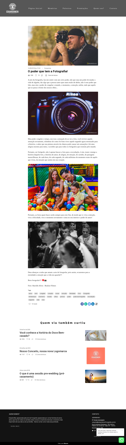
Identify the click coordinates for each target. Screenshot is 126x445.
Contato (113, 8)
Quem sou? (99, 8)
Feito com (63, 443)
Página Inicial (35, 8)
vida (38, 300)
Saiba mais (15, 426)
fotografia (86, 293)
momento (42, 296)
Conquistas (47, 68)
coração (50, 293)
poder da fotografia (79, 296)
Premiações (82, 8)
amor (30, 293)
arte (36, 293)
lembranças (32, 296)
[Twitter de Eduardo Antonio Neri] (92, 430)
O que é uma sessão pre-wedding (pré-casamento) (42, 375)
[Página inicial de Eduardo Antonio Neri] (13, 8)
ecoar (57, 293)
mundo (49, 296)
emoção (64, 293)
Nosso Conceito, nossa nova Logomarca (43, 351)
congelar (42, 293)
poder (69, 296)
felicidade (72, 293)
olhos (56, 296)
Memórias (52, 8)
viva (43, 300)
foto (79, 293)
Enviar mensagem (99, 420)
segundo (31, 300)
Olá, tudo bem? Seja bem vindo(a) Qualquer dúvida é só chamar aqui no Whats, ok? (108, 432)
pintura (62, 296)
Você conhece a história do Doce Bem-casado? (42, 334)
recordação (91, 296)
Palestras (67, 8)
